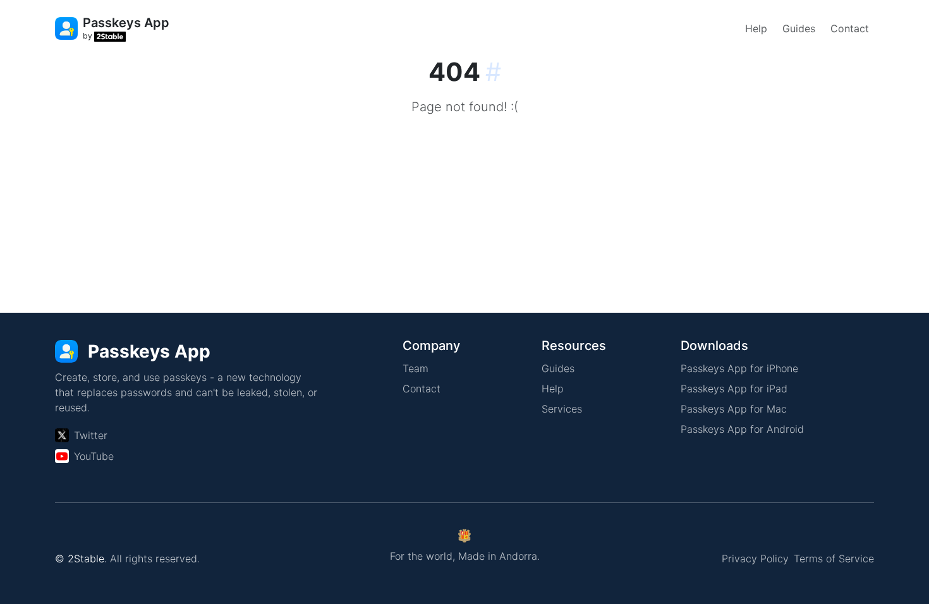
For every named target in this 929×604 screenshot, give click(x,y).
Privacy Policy (755, 558)
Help (756, 28)
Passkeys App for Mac (734, 408)
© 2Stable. (81, 558)
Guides (798, 28)
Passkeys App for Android (742, 429)
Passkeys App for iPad (734, 388)
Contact (849, 28)
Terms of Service (834, 558)
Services (562, 408)
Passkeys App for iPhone (739, 368)
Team (415, 368)
